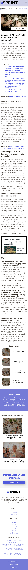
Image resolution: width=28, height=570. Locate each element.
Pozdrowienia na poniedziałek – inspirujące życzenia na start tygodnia (14, 549)
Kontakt (14, 515)
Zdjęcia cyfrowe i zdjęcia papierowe (15, 66)
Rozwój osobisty (13, 8)
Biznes (14, 522)
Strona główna (4, 8)
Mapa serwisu (14, 564)
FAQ (6, 76)
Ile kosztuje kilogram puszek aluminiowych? (14, 541)
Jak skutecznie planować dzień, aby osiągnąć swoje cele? (18, 381)
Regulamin (14, 567)
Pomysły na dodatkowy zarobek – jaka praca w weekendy (14, 553)
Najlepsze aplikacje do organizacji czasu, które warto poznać (19, 352)
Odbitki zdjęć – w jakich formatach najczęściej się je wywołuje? (14, 69)
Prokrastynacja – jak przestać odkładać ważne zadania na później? (18, 362)
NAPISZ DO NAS (14, 482)
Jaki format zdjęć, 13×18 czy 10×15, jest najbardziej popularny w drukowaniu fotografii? (15, 80)
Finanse (14, 524)
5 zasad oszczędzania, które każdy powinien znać (14, 437)
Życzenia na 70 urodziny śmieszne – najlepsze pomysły (14, 461)
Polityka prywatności (14, 561)
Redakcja (14, 512)
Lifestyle (14, 529)
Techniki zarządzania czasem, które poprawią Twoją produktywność (19, 371)
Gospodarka (14, 526)
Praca (14, 531)
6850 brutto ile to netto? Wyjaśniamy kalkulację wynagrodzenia (14, 545)
